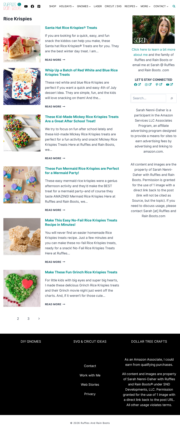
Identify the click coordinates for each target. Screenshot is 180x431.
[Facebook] (75, 357)
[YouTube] (97, 357)
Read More (55, 59)
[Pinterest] (39, 6)
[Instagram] (82, 357)
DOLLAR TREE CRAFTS (149, 341)
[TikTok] (105, 357)
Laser (98, 6)
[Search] (171, 98)
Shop (52, 6)
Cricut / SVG (113, 6)
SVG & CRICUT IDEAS (89, 341)
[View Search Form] (174, 6)
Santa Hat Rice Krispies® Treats (71, 28)
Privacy (90, 394)
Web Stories (90, 385)
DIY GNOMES (31, 341)
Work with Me (90, 375)
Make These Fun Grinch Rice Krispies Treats (81, 272)
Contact (90, 366)
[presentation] (21, 43)
